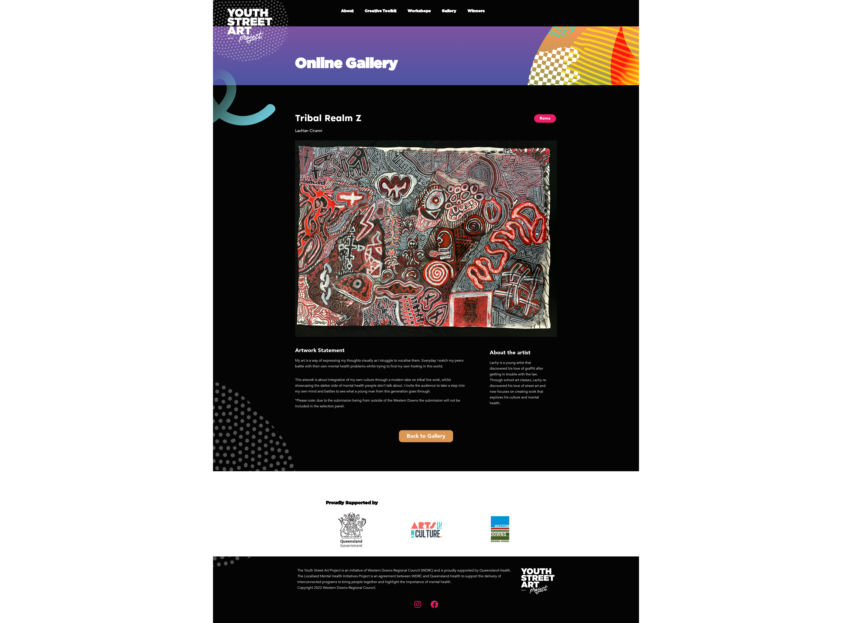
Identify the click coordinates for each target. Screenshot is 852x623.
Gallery (449, 11)
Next (556, 238)
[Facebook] (434, 604)
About (347, 11)
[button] (810, 10)
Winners (476, 11)
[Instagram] (418, 604)
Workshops (419, 11)
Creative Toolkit (380, 11)
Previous (295, 238)
